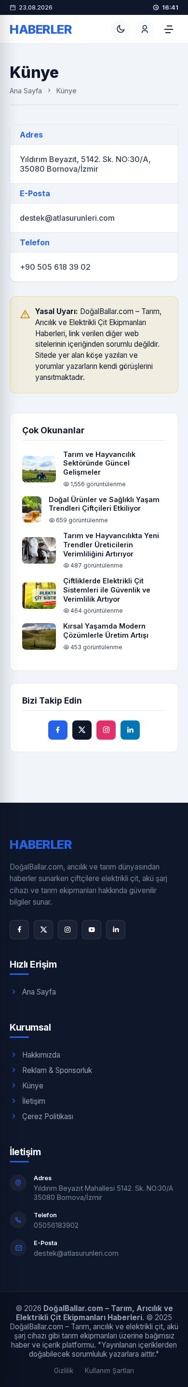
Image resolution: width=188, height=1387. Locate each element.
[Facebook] (19, 929)
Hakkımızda (41, 1054)
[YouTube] (91, 929)
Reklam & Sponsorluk (57, 1070)
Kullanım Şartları (109, 1370)
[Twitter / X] (43, 929)
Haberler (41, 29)
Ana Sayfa (26, 91)
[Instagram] (67, 929)
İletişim (33, 1101)
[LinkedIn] (115, 929)
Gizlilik (63, 1370)
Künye (32, 1085)
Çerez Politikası (47, 1116)
